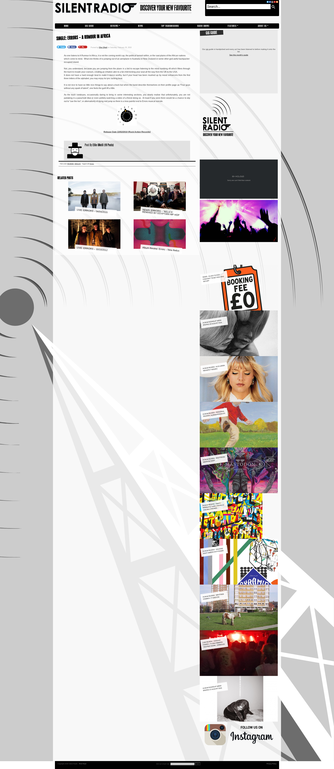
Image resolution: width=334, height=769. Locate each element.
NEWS (140, 26)
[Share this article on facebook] (72, 47)
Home (66, 26)
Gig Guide (89, 26)
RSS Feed (82, 764)
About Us (262, 26)
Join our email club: (163, 764)
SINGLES (77, 164)
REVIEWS (114, 26)
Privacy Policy (271, 764)
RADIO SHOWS (203, 26)
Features (232, 26)
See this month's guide (238, 55)
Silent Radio (129, 11)
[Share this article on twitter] (61, 47)
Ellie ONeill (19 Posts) (103, 145)
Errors (92, 164)
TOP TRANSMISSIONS (170, 26)
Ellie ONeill (103, 47)
